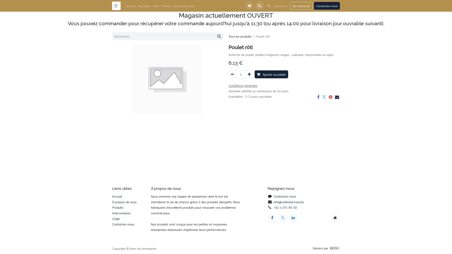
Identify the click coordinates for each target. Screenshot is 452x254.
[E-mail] (337, 97)
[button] (259, 5)
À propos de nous (124, 201)
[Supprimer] (232, 74)
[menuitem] (131, 6)
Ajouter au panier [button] (274, 74)
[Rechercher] (219, 36)
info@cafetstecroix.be (289, 201)
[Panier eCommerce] (249, 5)
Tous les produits (240, 36)
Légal (116, 218)
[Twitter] (324, 97)
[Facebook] (318, 97)
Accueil (117, 196)
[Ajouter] (249, 74)
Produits (117, 207)
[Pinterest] (330, 97)
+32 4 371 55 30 (285, 207)
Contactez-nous (327, 5)
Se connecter (301, 5)
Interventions (121, 212)
